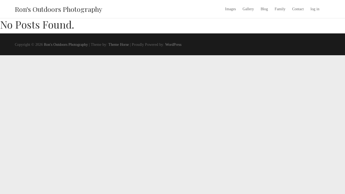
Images (230, 9)
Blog (264, 9)
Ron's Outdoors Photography (58, 9)
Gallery (248, 9)
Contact (298, 9)
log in (314, 9)
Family (280, 9)
